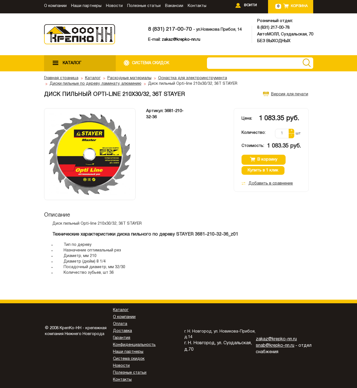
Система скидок (128, 359)
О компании (55, 6)
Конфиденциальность (134, 345)
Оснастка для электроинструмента (192, 78)
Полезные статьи (144, 6)
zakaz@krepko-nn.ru (181, 40)
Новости (114, 6)
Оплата (120, 324)
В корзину (267, 159)
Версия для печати (289, 94)
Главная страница (61, 78)
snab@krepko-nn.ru (275, 346)
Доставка (122, 331)
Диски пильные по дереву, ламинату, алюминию (95, 84)
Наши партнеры (86, 6)
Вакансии (174, 6)
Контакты (197, 6)
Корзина (299, 6)
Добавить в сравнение (271, 183)
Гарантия (121, 338)
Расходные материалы (129, 78)
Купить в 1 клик (263, 170)
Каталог (93, 78)
